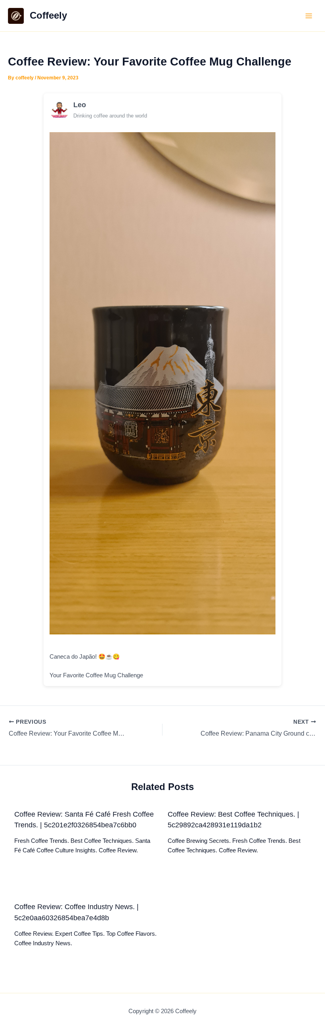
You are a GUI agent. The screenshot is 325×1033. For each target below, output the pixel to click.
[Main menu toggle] (308, 16)
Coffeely (48, 15)
